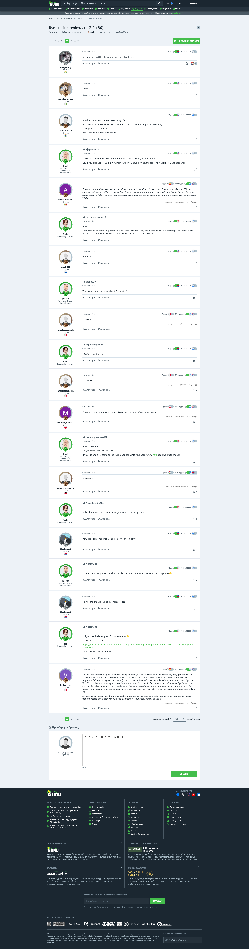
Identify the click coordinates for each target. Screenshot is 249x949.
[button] (195, 63)
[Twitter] (183, 794)
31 (72, 41)
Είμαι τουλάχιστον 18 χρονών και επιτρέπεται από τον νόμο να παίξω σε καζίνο (122, 907)
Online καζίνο (74, 9)
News (177, 9)
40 (78, 41)
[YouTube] (193, 794)
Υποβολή (184, 773)
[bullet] (109, 737)
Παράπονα (125, 9)
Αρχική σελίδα (57, 9)
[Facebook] (177, 794)
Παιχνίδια (88, 9)
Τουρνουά (166, 9)
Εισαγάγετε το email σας (95, 899)
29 (62, 41)
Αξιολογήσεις (152, 9)
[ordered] (105, 737)
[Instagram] (188, 794)
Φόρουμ (138, 9)
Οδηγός (113, 9)
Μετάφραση (186, 51)
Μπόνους (101, 9)
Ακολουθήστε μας (184, 791)
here (155, 454)
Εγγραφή (157, 900)
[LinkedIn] (198, 794)
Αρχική (171, 51)
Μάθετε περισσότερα (162, 13)
